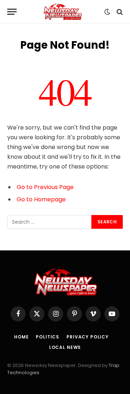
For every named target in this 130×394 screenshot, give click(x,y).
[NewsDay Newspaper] (62, 11)
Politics (47, 337)
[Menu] (12, 12)
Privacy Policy (87, 337)
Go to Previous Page (45, 187)
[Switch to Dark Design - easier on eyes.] (107, 12)
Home (21, 337)
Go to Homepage (41, 199)
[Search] (119, 12)
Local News (65, 347)
